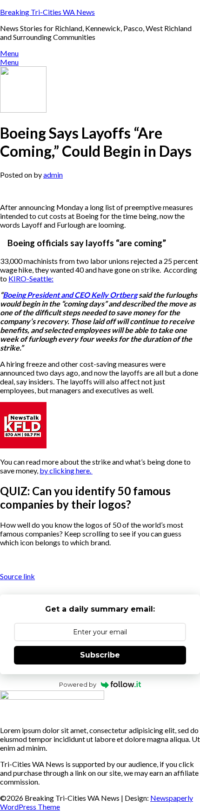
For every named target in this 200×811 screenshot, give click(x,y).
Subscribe (100, 655)
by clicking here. (66, 470)
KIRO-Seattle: (30, 278)
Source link (17, 576)
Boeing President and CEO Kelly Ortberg (70, 294)
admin (53, 174)
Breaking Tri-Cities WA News (47, 11)
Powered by (77, 684)
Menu (9, 53)
